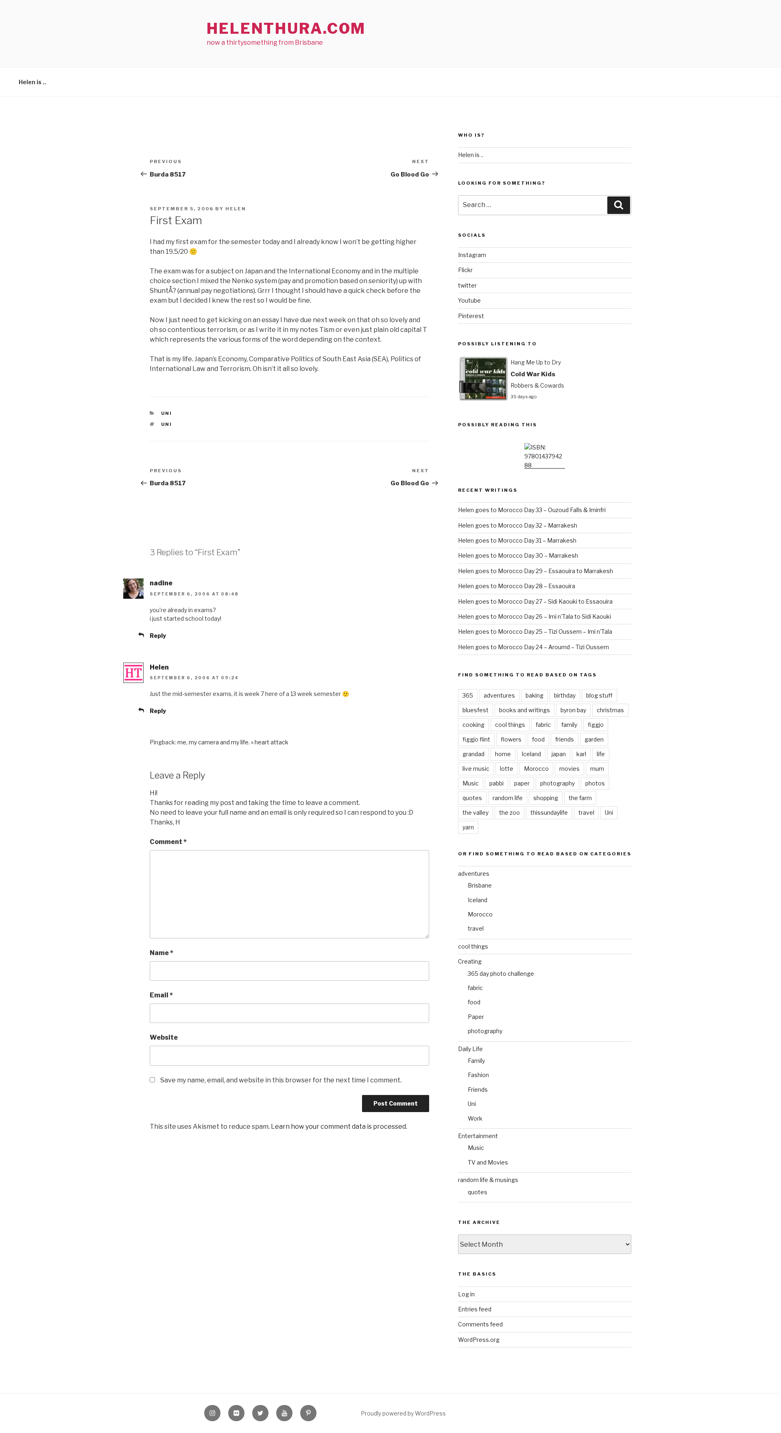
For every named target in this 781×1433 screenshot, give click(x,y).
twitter (467, 285)
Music (470, 783)
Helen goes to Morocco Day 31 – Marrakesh (517, 540)
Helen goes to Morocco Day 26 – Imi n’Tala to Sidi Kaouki (534, 616)
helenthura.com (286, 28)
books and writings (524, 710)
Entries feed (474, 1309)
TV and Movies (488, 1162)
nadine (161, 583)
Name (161, 953)
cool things (510, 724)
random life (508, 797)
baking (534, 695)
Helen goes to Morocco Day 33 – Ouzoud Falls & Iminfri (532, 509)
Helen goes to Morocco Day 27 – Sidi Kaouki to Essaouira (535, 601)
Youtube (469, 300)
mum (597, 768)
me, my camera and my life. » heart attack (232, 742)
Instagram (472, 254)
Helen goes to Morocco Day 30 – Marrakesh (518, 555)
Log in (466, 1294)
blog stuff (599, 695)
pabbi (496, 783)
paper (522, 783)
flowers (511, 739)
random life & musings (488, 1179)
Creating (470, 961)
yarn (468, 827)
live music (475, 768)
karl (581, 753)
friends (564, 739)
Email (161, 995)
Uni (166, 413)
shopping (545, 797)
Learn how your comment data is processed (338, 1126)
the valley (475, 812)
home (503, 753)
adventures (499, 695)
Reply (158, 635)
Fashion (478, 1074)
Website (164, 1037)
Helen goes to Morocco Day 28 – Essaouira (516, 585)
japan (559, 753)
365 (467, 695)
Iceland (531, 753)
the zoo (509, 812)
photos (595, 783)
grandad (473, 753)
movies (569, 768)
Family (476, 1060)
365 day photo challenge (501, 973)
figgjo (596, 724)
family (569, 724)
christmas (610, 710)
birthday (565, 695)
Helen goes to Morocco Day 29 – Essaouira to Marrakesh (535, 570)
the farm (580, 797)
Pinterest (471, 315)
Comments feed (480, 1324)
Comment (168, 842)
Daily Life (470, 1048)
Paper (476, 1016)
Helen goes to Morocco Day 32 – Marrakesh (517, 525)
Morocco (536, 768)
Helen (235, 209)
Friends (478, 1089)
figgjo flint (476, 739)
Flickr (465, 269)
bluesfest (475, 710)
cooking (473, 724)
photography (557, 783)
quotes (472, 797)
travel (586, 812)
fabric (543, 724)
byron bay (573, 710)
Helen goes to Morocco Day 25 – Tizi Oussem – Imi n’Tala (535, 631)
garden (594, 739)
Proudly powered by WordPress (403, 1413)
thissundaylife (549, 812)
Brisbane (480, 885)
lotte (506, 768)
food (538, 739)
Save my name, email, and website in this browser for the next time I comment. (280, 1080)
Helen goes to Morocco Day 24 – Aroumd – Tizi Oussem (533, 646)
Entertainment (478, 1135)
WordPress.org (479, 1339)
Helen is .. (32, 82)
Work (475, 1118)
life (601, 753)
